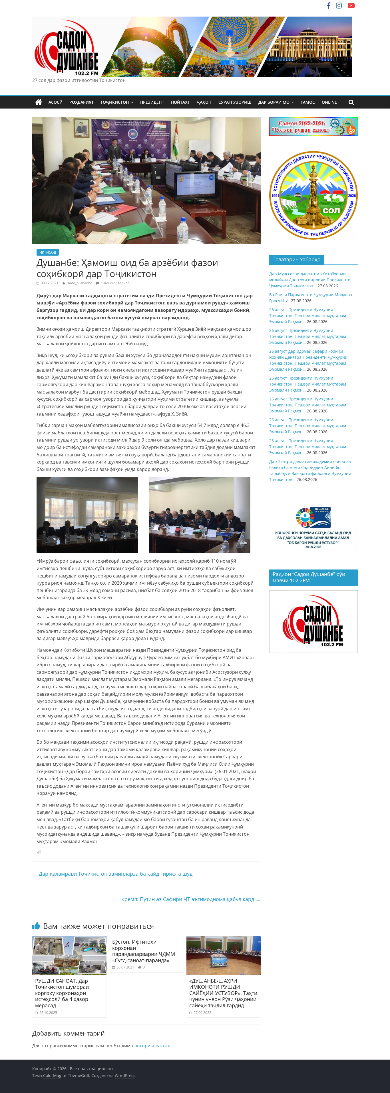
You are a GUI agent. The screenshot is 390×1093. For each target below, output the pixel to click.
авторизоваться (152, 1045)
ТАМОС (308, 102)
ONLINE (329, 102)
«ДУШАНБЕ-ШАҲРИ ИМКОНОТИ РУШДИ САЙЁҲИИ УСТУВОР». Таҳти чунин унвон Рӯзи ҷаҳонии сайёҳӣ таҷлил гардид (223, 993)
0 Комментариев (115, 282)
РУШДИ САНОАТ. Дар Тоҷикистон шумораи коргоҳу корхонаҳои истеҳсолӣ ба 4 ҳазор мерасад (62, 993)
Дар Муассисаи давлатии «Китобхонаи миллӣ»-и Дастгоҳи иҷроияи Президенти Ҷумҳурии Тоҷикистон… (310, 279)
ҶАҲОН (204, 102)
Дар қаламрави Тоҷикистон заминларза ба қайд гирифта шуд (112, 873)
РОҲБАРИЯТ (81, 102)
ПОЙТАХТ (180, 102)
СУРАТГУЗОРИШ (235, 102)
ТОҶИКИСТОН (114, 102)
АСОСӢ (56, 102)
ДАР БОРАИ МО (274, 102)
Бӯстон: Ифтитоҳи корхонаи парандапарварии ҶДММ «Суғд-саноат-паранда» (143, 951)
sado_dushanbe (80, 282)
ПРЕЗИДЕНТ (152, 102)
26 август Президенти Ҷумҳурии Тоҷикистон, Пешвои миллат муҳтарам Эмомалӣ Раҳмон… (307, 315)
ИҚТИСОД (47, 252)
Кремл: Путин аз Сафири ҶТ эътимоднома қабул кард (191, 899)
